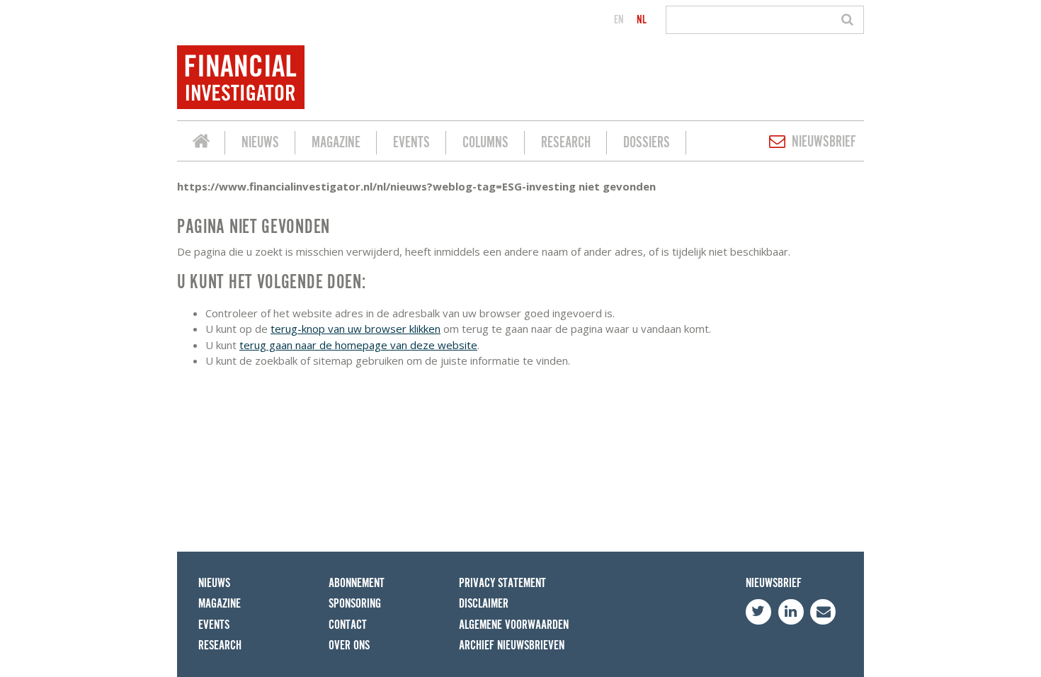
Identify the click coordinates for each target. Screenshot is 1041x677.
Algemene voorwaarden (514, 625)
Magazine (336, 143)
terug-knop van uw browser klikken (355, 329)
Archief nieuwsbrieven (511, 645)
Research (566, 143)
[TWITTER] (758, 612)
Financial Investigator (201, 143)
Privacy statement (502, 583)
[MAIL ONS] (823, 612)
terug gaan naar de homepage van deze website (358, 345)
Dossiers (646, 143)
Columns (485, 143)
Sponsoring (355, 603)
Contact (348, 625)
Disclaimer (483, 603)
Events (411, 143)
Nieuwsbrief (824, 142)
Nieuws (260, 143)
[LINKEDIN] (791, 612)
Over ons (349, 645)
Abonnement (357, 583)
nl (642, 19)
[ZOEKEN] (849, 20)
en (619, 19)
